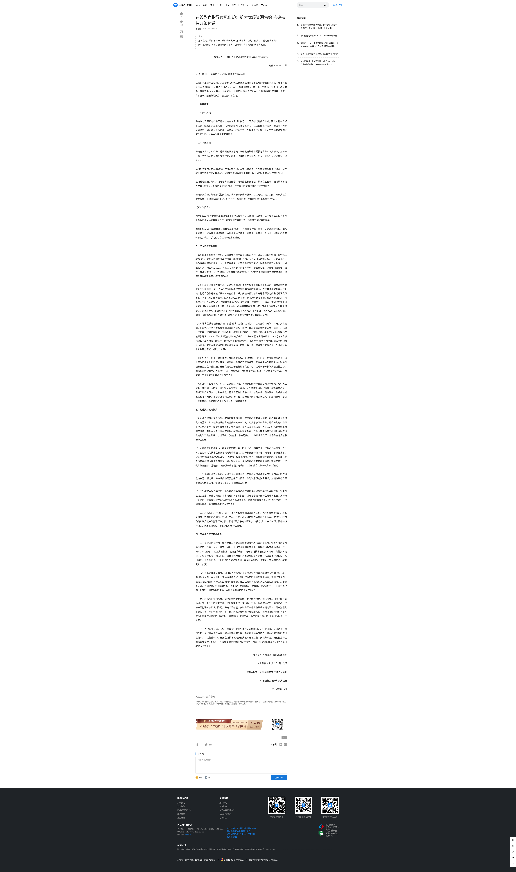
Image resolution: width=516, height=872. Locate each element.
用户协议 (223, 806)
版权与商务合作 (184, 810)
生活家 (264, 4)
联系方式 (181, 813)
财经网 (188, 849)
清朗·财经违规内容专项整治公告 (238, 831)
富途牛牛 (231, 849)
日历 (227, 4)
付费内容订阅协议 (226, 810)
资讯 (205, 4)
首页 (198, 4)
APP (234, 4)
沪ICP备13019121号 (212, 860)
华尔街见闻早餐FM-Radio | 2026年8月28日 (318, 35)
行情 (220, 4)
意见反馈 (181, 817)
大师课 (255, 4)
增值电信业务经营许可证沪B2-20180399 (264, 860)
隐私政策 (223, 817)
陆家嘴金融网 (221, 849)
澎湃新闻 (195, 849)
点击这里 (188, 834)
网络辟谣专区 (232, 837)
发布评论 (279, 777)
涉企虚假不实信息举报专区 (237, 834)
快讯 (212, 4)
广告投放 (181, 806)
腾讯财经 (180, 849)
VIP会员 (244, 4)
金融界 (261, 849)
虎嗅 (256, 849)
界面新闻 (203, 849)
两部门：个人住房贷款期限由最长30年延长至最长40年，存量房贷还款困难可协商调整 (319, 44)
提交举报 (251, 834)
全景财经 (212, 849)
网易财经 (239, 849)
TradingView (270, 849)
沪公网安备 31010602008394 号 (236, 860)
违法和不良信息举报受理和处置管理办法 (241, 828)
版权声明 (223, 802)
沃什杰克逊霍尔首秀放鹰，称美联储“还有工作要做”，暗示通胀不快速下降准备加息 (318, 26)
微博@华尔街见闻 (330, 816)
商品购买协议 (225, 813)
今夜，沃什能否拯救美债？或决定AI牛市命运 (319, 53)
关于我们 (181, 802)
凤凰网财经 (249, 849)
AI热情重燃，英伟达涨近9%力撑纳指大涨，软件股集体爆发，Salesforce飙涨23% (318, 63)
